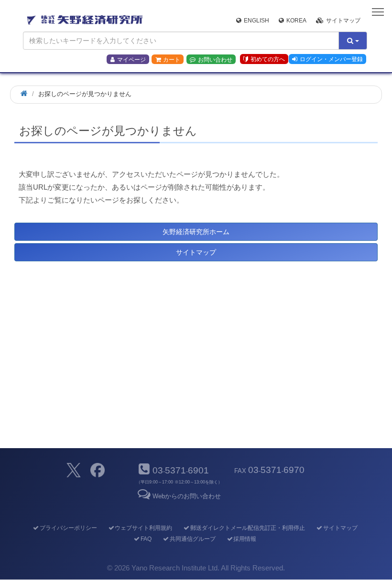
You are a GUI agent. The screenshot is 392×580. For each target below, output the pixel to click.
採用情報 (244, 539)
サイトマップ (343, 20)
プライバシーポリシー (68, 528)
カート (171, 59)
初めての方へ (267, 59)
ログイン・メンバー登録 (331, 59)
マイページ (131, 59)
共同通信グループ (192, 539)
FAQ (146, 539)
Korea (296, 20)
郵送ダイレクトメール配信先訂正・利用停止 (247, 528)
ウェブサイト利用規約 (143, 528)
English (256, 20)
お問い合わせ (215, 59)
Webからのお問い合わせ (186, 496)
